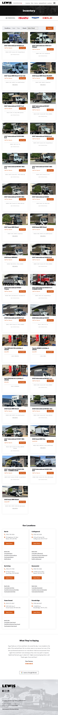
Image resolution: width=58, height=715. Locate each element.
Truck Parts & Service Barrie (10, 555)
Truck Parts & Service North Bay (11, 590)
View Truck (22, 48)
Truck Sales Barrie (8, 553)
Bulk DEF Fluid (11, 700)
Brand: (25, 28)
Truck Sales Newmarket (37, 588)
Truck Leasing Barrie (8, 557)
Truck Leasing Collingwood (38, 557)
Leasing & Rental (42, 3)
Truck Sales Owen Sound (10, 622)
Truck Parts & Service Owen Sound (12, 624)
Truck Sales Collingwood (37, 553)
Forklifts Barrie (7, 559)
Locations (49, 3)
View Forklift (22, 352)
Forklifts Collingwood (36, 559)
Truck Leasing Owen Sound (10, 626)
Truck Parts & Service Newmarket (39, 590)
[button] (3, 659)
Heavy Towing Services (20, 700)
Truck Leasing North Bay (9, 591)
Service (36, 3)
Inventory (28, 3)
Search (50, 28)
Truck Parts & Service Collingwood (39, 555)
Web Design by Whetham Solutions (10, 709)
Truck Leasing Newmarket (38, 591)
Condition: (8, 28)
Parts (32, 3)
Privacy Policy (15, 705)
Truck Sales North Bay (9, 588)
